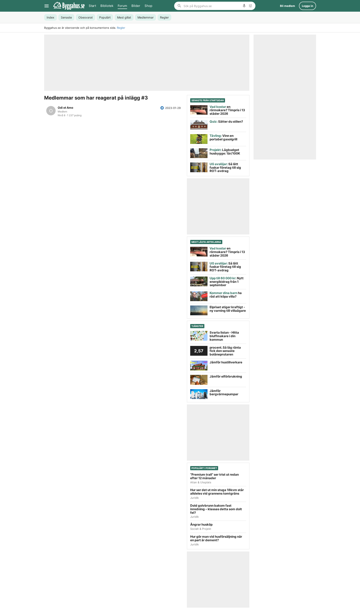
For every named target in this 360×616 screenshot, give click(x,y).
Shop (148, 6)
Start (92, 6)
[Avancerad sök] (250, 6)
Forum (122, 6)
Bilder (135, 6)
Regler (121, 27)
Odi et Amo (65, 107)
